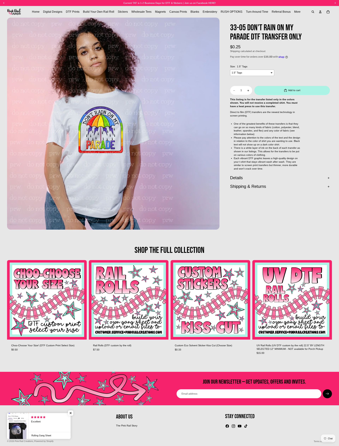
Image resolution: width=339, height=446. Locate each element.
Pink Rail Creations (24, 441)
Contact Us (13, 431)
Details (236, 177)
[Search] (313, 12)
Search (11, 425)
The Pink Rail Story (126, 425)
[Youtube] (239, 426)
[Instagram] (233, 426)
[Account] (320, 12)
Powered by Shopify (43, 441)
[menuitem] (297, 11)
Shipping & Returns (248, 186)
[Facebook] (227, 426)
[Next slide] (163, 300)
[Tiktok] (246, 426)
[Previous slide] (94, 300)
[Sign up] (327, 393)
